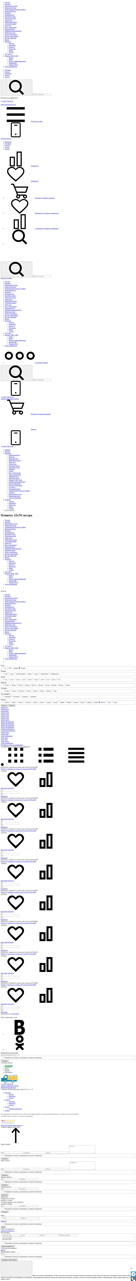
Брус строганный (11, 27)
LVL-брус (8, 54)
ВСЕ (17, 1014)
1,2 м (12, 679)
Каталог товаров (6, 278)
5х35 (109, 702)
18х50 (69, 702)
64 (14, 1014)
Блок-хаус (8, 25)
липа (12, 674)
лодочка (25, 696)
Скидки (7, 2)
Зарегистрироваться (7, 1231)
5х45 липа (4, 739)
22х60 (89, 702)
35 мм (20, 685)
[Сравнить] (46, 786)
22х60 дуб (4, 707)
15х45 (55, 702)
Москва (33, 429)
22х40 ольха (5, 709)
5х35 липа (4, 738)
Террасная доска (10, 18)
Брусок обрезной (10, 38)
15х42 (49, 702)
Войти (3, 1227)
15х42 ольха (5, 741)
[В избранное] (16, 786)
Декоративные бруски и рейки (15, 9)
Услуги (7, 77)
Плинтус (12, 47)
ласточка (16, 696)
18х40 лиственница (7, 722)
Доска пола (8, 20)
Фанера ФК (13, 63)
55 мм (47, 685)
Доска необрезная (11, 66)
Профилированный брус (13, 31)
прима (16, 668)
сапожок (33, 696)
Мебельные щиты (11, 22)
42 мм (49, 691)
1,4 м (18, 679)
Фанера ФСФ (13, 65)
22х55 (82, 702)
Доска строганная (11, 34)
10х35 (14, 702)
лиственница (20, 674)
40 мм (27, 685)
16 (12, 1014)
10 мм (7, 691)
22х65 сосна (5, 718)
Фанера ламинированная (17, 61)
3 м (59, 679)
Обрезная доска (10, 33)
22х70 (103, 702)
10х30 (7, 702)
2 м (48, 679)
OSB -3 (11, 58)
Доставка (8, 70)
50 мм (41, 685)
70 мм (68, 685)
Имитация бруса (10, 11)
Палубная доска (10, 17)
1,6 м (30, 679)
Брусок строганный (11, 36)
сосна (36, 674)
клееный (8, 696)
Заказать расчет (6, 138)
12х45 (42, 702)
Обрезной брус (10, 29)
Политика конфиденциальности (12, 1125)
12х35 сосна (5, 713)
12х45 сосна (5, 714)
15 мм (7, 685)
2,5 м (54, 679)
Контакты (8, 73)
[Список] (46, 762)
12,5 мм (21, 691)
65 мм (61, 685)
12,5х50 (28, 702)
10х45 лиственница (7, 729)
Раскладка (12, 49)
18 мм (35, 691)
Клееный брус (9, 15)
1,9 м (42, 679)
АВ (10, 668)
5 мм (55, 691)
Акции (7, 75)
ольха (30, 674)
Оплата (7, 72)
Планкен (8, 13)
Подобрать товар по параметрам (12, 745)
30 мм (14, 685)
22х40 (76, 702)
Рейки (11, 50)
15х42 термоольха (7, 743)
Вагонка (7, 4)
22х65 (96, 702)
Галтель (11, 43)
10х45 (20, 702)
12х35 (35, 702)
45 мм (34, 685)
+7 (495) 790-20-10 (7, 101)
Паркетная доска (10, 8)
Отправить (5, 1061)
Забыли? (4, 1221)
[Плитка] (16, 762)
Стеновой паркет (10, 24)
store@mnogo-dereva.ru (8, 104)
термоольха (55, 674)
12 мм (14, 691)
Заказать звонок (10, 399)
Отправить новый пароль (9, 1260)
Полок (7, 40)
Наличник (12, 45)
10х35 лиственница (7, 727)
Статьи (11, 1105)
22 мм (42, 691)
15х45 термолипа (6, 736)
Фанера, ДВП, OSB (11, 56)
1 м (6, 679)
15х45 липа (4, 734)
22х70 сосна (5, 720)
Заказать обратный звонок (10, 1086)
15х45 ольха (5, 732)
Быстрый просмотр (7, 788)
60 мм (54, 685)
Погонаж (8, 42)
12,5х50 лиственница (8, 730)
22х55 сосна (5, 716)
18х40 (62, 702)
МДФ (11, 59)
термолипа (44, 674)
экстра (23, 668)
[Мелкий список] (76, 762)
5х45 (115, 702)
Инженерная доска (11, 6)
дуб (6, 674)
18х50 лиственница (7, 723)
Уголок (11, 52)
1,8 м (36, 679)
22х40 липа (4, 711)
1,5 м (24, 679)
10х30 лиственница (7, 725)
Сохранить (5, 1158)
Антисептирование (15, 1109)
